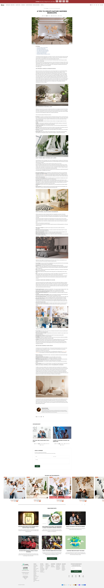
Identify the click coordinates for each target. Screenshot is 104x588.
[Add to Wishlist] (24, 498)
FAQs (46, 569)
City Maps (35, 570)
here (44, 174)
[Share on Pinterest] (43, 417)
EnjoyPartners (63, 569)
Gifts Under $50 (42, 568)
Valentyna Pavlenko (54, 15)
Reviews (47, 568)
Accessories (35, 573)
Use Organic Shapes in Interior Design (42, 47)
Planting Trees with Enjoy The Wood (75, 550)
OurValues (63, 570)
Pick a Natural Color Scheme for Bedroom (43, 50)
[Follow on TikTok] (83, 575)
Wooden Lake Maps (36, 568)
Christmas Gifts (42, 570)
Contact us (47, 567)
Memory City (35, 569)
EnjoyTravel (63, 567)
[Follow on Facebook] (69, 575)
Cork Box (35, 574)
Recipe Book (35, 575)
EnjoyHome (46, 8)
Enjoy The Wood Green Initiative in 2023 (52, 550)
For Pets (35, 567)
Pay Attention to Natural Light (41, 48)
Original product (58, 567)
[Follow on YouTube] (79, 575)
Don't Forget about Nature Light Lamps (42, 49)
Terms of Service (52, 453)
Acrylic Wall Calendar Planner (36, 576)
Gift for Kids (41, 567)
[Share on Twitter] (41, 417)
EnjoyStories (63, 568)
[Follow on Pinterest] (76, 575)
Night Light (35, 579)
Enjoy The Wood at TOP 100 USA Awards (75, 526)
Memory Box (35, 578)
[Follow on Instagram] (72, 575)
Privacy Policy (47, 453)
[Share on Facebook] (39, 417)
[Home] (44, 8)
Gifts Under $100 (42, 569)
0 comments (60, 15)
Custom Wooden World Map (36, 581)
